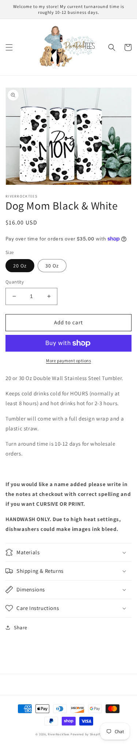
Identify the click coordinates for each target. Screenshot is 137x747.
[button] (9, 47)
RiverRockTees (58, 734)
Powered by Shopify (86, 734)
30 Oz (52, 265)
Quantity (14, 282)
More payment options (68, 360)
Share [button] (20, 627)
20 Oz (20, 265)
